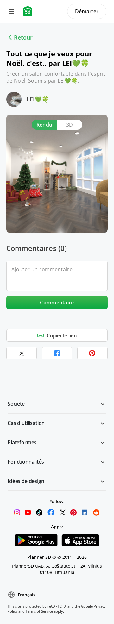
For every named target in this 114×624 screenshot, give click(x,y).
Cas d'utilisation (26, 423)
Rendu (44, 124)
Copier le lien (62, 335)
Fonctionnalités (26, 461)
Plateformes (22, 442)
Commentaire (57, 302)
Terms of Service (39, 611)
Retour (23, 37)
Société (16, 403)
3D (69, 124)
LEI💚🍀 (38, 99)
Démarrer (86, 11)
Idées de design (26, 480)
